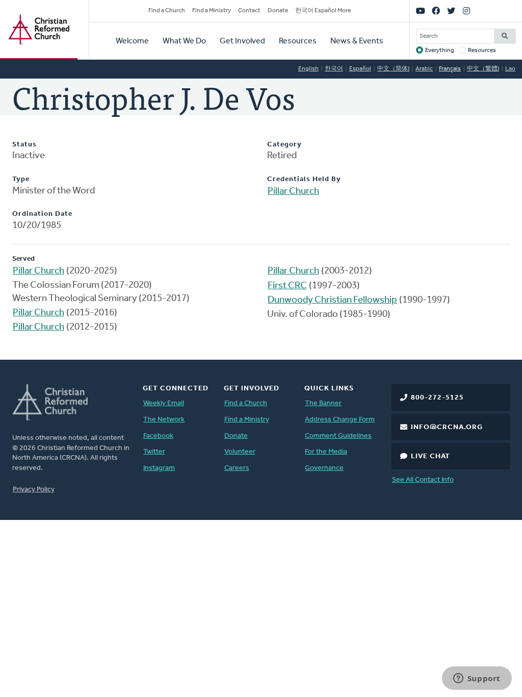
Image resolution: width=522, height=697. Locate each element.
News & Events (356, 41)
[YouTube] (420, 11)
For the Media (326, 452)
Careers (236, 468)
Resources (298, 41)
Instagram (159, 468)
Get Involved (242, 41)
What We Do (184, 41)
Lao (510, 69)
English (308, 69)
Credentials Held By (304, 179)
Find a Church (166, 11)
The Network (164, 420)
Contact (249, 11)
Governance (324, 468)
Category (284, 144)
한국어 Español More (323, 11)
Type (21, 179)
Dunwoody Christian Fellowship (332, 300)
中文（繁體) (483, 69)
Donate (278, 11)
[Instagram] (466, 11)
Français (450, 69)
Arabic (424, 69)
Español (360, 69)
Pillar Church (293, 191)
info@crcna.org (447, 427)
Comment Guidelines (338, 436)
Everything (439, 50)
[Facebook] (435, 11)
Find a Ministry (211, 11)
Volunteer (239, 452)
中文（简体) (393, 69)
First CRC (287, 286)
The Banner (323, 403)
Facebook (158, 436)
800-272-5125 (437, 398)
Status (24, 144)
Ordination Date (42, 214)
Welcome (132, 41)
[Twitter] (451, 11)
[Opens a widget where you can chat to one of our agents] (476, 679)
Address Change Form (340, 420)
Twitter (154, 452)
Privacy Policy (34, 489)
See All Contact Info (423, 480)
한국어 (334, 69)
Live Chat (430, 456)
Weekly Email (163, 403)
